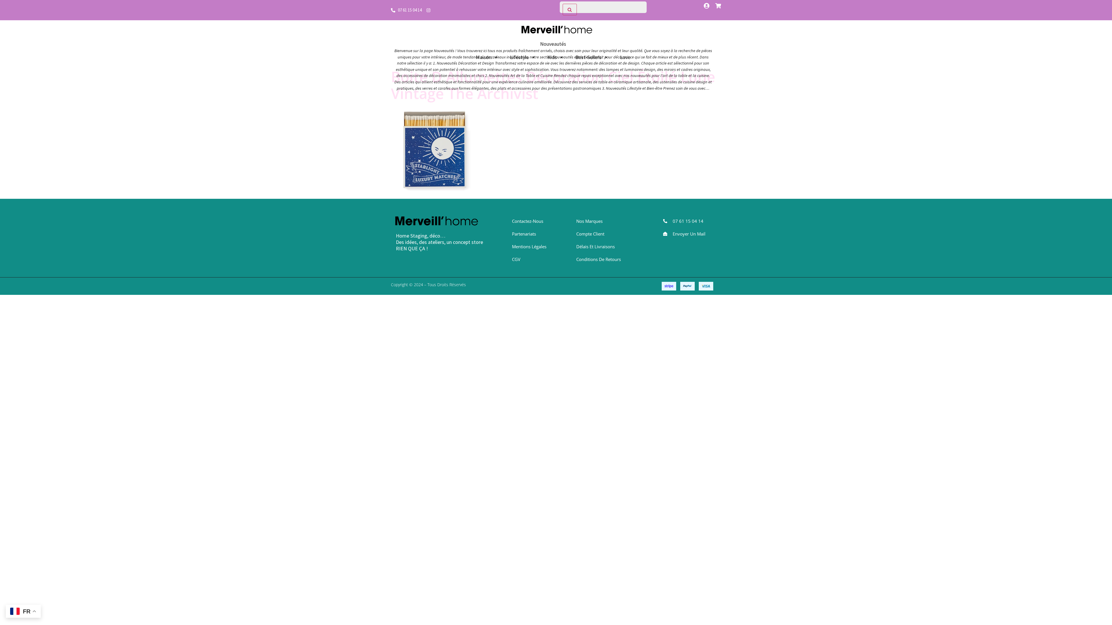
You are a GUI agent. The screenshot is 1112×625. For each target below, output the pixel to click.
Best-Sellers (588, 57)
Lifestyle (519, 57)
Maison (483, 57)
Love (625, 57)
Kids (552, 57)
